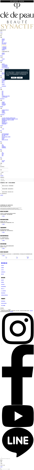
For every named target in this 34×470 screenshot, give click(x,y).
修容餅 (3, 138)
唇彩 (1, 141)
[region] (17, 74)
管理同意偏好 (13, 77)
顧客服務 (1, 106)
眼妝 (1, 149)
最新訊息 (1, 60)
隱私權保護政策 (3, 286)
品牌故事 (2, 265)
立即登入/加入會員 (4, 51)
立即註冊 (1, 195)
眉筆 (2, 155)
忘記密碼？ (2, 175)
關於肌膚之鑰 (2, 98)
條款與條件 (11, 311)
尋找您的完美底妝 (3, 303)
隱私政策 (31, 310)
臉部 (2, 92)
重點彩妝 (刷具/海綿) (5, 139)
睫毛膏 (3, 153)
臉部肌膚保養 (2, 114)
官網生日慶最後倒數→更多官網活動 (17, 1)
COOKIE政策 (7, 75)
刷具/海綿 (3, 160)
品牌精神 (2, 267)
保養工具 (1, 125)
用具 (1, 157)
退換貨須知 (2, 284)
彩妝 (1, 87)
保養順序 (3, 84)
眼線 (2, 154)
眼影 (2, 152)
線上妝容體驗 (3, 305)
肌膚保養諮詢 (4, 86)
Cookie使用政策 (3, 290)
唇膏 (2, 144)
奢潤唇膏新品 (4, 147)
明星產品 (1, 69)
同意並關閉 (20, 77)
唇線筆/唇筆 (3, 146)
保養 (1, 75)
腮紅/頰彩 (3, 137)
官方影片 (2, 269)
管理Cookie (2, 288)
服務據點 (3, 53)
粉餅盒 (3, 161)
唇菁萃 (3, 145)
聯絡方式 (3, 54)
